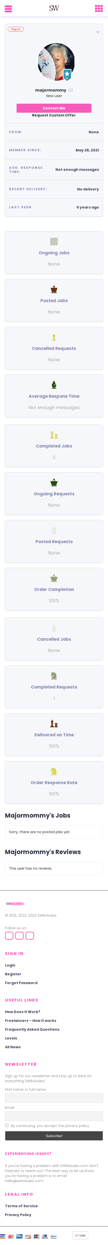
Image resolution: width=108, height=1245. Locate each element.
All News (13, 1047)
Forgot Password (21, 982)
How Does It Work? (22, 1011)
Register (13, 974)
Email (9, 1107)
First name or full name (25, 1089)
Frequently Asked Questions (32, 1029)
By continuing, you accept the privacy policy (49, 1125)
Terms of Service (21, 1206)
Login (10, 965)
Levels (11, 1038)
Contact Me (54, 108)
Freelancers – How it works (30, 1020)
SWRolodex (47, 915)
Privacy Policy (18, 1214)
